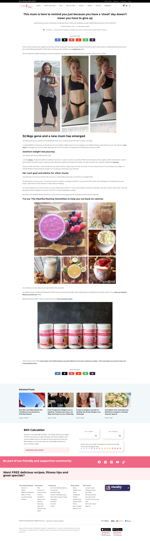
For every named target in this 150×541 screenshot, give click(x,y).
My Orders (88, 492)
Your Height (89, 431)
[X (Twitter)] (64, 39)
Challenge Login (90, 490)
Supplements (77, 499)
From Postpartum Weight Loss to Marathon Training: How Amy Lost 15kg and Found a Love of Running (61, 412)
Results (81, 5)
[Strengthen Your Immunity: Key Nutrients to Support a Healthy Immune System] (118, 400)
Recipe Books (77, 501)
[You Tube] (117, 462)
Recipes (90, 5)
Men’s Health (77, 506)
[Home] (43, 29)
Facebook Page (55, 492)
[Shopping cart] (123, 5)
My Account (87, 485)
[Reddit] (78, 39)
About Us (116, 1)
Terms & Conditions (59, 520)
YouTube (53, 504)
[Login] (126, 5)
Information (39, 485)
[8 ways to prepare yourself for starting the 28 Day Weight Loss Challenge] (89, 400)
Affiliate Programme (27, 492)
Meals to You (77, 508)
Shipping (40, 504)
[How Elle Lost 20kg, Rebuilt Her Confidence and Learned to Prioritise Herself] (32, 400)
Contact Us (123, 1)
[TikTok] (123, 462)
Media (23, 490)
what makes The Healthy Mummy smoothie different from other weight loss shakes (69, 361)
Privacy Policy (41, 492)
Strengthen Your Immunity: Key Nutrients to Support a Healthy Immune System (117, 412)
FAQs (129, 1)
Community (107, 5)
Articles (98, 5)
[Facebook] (58, 39)
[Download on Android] (117, 529)
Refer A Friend (108, 1)
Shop (60, 5)
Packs (75, 504)
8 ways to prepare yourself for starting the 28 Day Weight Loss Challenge (88, 412)
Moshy (39, 5)
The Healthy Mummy (26, 485)
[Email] (92, 39)
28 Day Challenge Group (58, 495)
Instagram (53, 499)
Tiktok (52, 506)
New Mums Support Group (58, 497)
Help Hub (40, 506)
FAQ (38, 488)
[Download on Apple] (106, 529)
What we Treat (70, 5)
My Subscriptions (90, 495)
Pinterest (53, 501)
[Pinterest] (71, 39)
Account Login (89, 488)
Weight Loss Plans (50, 5)
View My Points (90, 497)
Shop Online (75, 485)
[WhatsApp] (85, 39)
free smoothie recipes (64, 299)
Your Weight (112, 431)
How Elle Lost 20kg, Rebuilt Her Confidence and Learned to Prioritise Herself (30, 412)
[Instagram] (105, 462)
